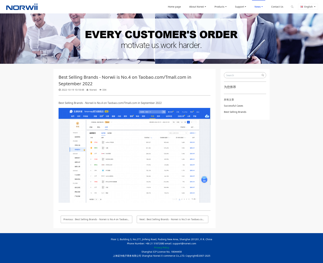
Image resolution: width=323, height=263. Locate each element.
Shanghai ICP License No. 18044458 (161, 251)
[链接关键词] (134, 110)
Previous (97, 219)
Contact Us (277, 6)
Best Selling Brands (235, 111)
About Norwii (196, 6)
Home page (174, 6)
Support (239, 6)
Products (219, 6)
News (258, 6)
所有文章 (229, 99)
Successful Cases (233, 105)
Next (173, 219)
